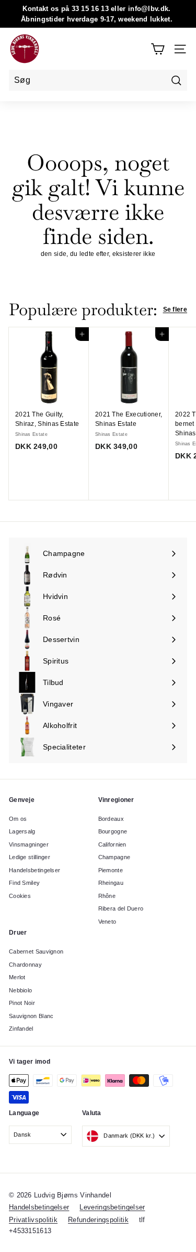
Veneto (107, 921)
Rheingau (110, 883)
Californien (112, 844)
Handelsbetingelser (34, 870)
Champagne (114, 857)
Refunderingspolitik (98, 1220)
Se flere (175, 309)
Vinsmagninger (29, 844)
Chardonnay (25, 964)
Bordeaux (111, 819)
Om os (18, 819)
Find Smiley (24, 883)
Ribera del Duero (121, 908)
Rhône (107, 896)
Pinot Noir (22, 1003)
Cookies (20, 896)
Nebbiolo (20, 990)
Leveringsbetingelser (112, 1207)
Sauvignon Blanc (31, 1016)
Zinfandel (21, 1028)
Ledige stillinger (29, 857)
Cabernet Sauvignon (36, 951)
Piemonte (110, 870)
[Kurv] (157, 49)
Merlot (17, 977)
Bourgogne (113, 831)
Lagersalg (22, 831)
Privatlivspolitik (33, 1220)
